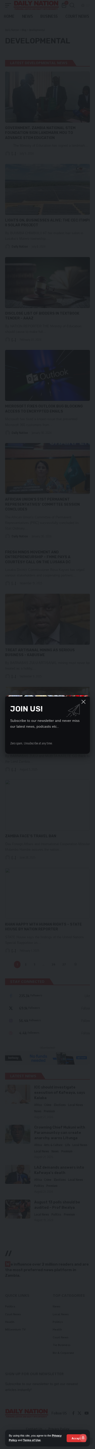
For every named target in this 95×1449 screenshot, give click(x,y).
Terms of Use (32, 1440)
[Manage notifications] (83, 1438)
